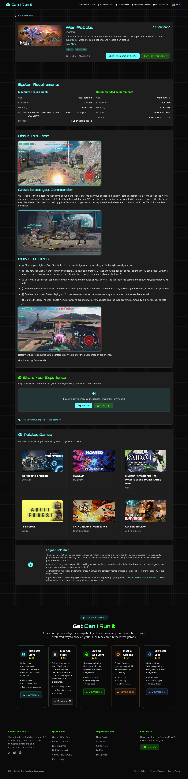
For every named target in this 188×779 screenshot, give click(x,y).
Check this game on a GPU (122, 55)
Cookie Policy (174, 771)
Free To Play (81, 49)
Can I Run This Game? (155, 55)
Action (69, 49)
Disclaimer (101, 754)
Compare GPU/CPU (62, 754)
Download (31, 694)
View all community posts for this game (40, 419)
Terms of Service (157, 771)
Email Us (151, 747)
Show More (71, 44)
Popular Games (60, 741)
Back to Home (25, 15)
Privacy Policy (140, 771)
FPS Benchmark (60, 750)
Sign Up (105, 405)
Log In (85, 405)
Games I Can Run (61, 737)
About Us (101, 741)
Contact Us (102, 745)
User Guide (102, 737)
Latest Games (59, 745)
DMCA (99, 750)
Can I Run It (20, 771)
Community (58, 759)
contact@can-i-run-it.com (149, 577)
